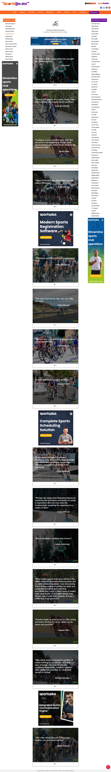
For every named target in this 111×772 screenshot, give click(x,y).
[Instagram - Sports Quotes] (106, 8)
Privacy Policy (57, 770)
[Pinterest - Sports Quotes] (109, 8)
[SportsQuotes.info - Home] (14, 6)
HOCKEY (67, 12)
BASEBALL (22, 12)
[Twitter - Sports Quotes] (103, 8)
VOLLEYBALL (82, 12)
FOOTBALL (32, 12)
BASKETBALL (49, 12)
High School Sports (69, 770)
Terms (63, 770)
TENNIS (59, 12)
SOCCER (40, 12)
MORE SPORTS (94, 12)
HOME (14, 12)
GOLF (74, 12)
